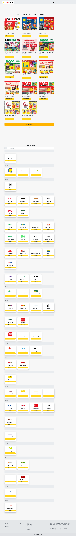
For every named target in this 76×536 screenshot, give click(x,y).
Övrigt (53, 2)
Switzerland (60, 523)
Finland (65, 527)
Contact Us (29, 529)
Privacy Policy (29, 524)
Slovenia (54, 525)
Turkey (51, 523)
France (60, 524)
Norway (62, 527)
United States (52, 529)
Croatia (56, 523)
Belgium (63, 524)
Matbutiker (18, 2)
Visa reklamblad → (9, 35)
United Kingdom (54, 528)
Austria (54, 524)
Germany (68, 523)
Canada (62, 528)
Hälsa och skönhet (46, 2)
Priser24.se (39, 534)
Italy (50, 528)
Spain (53, 523)
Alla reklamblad (29, 124)
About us (28, 523)
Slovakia (64, 525)
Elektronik (24, 2)
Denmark (59, 527)
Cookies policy (29, 525)
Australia (61, 529)
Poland (67, 525)
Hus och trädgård (30, 2)
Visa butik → (10, 160)
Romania (59, 528)
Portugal (51, 525)
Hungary (69, 527)
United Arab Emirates (54, 527)
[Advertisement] (29, 9)
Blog (56, 2)
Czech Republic (59, 525)
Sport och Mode (38, 2)
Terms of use (29, 526)
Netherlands (67, 524)
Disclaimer (29, 528)
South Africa (52, 531)
